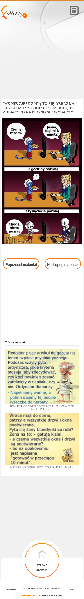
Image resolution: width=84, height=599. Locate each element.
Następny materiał (62, 263)
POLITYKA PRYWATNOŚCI (32, 588)
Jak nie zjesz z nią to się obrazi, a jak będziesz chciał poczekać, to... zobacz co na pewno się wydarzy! (40, 108)
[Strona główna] (14, 18)
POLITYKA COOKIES (52, 588)
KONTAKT (73, 589)
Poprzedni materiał (21, 263)
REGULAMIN (11, 589)
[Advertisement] (42, 64)
